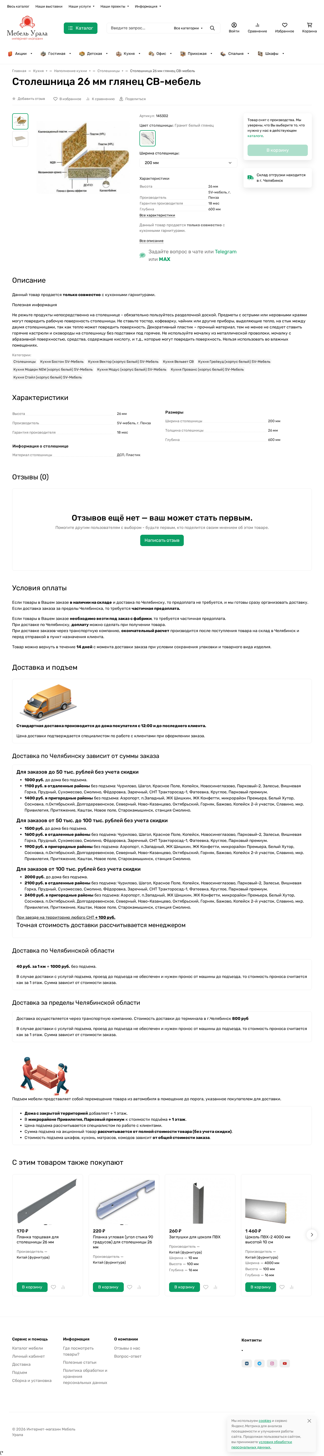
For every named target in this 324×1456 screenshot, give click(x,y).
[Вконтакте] (246, 1363)
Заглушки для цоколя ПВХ (194, 1237)
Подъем (19, 1372)
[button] (147, 138)
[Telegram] (259, 1363)
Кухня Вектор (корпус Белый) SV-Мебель (123, 362)
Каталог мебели (27, 1348)
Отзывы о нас (127, 1348)
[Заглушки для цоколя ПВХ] (200, 1201)
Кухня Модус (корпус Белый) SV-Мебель (131, 369)
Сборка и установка (32, 1380)
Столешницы (24, 362)
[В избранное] (53, 1287)
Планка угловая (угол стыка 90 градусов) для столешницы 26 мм (123, 1242)
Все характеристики (157, 215)
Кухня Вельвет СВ (178, 362)
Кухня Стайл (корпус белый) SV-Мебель (47, 377)
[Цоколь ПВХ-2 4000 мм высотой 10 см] (276, 1201)
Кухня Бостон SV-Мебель (62, 362)
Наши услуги (80, 6)
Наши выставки (49, 6)
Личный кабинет (28, 1356)
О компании (126, 1339)
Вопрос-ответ (127, 1356)
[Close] (309, 1420)
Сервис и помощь (30, 1339)
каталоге (255, 136)
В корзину (32, 1287)
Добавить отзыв (31, 99)
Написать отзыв (162, 540)
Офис (161, 53)
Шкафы (271, 53)
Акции (21, 53)
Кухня (129, 53)
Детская (94, 53)
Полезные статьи (79, 1362)
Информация (146, 6)
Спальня (236, 53)
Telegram (226, 252)
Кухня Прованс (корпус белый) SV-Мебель (207, 369)
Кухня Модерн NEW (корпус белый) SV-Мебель (53, 369)
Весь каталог (18, 6)
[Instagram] (272, 1363)
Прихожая (197, 53)
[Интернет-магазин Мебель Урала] (27, 27)
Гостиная (56, 53)
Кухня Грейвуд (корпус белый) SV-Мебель (234, 362)
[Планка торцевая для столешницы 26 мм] (48, 1201)
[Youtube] (284, 1363)
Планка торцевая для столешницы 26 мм (38, 1239)
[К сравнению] (63, 1287)
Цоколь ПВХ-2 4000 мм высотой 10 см (267, 1239)
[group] (84, 173)
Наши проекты (112, 6)
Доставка (21, 1364)
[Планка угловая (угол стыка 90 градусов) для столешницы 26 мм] (124, 1201)
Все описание (151, 241)
